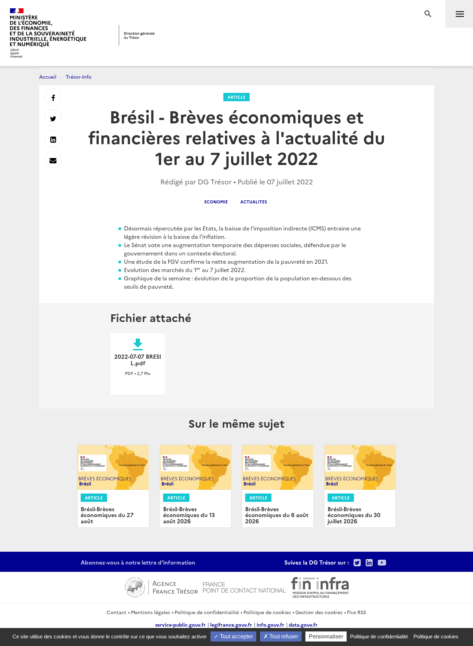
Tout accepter (235, 636)
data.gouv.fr (303, 624)
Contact (116, 612)
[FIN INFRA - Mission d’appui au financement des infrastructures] (320, 586)
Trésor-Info (78, 76)
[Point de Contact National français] (244, 586)
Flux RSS (356, 612)
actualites (253, 201)
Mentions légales (150, 612)
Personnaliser (326, 636)
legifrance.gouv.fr (231, 624)
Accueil (47, 76)
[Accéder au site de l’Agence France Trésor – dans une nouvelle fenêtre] (161, 586)
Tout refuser (283, 636)
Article (236, 97)
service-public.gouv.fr (180, 624)
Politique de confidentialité (207, 612)
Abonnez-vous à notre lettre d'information (138, 562)
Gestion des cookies (318, 612)
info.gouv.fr (270, 624)
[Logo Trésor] (137, 35)
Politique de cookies (267, 612)
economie (216, 201)
